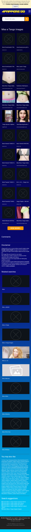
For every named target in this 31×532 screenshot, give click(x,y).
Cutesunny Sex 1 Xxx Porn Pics (18, 464)
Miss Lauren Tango (21, 66)
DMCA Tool (21, 519)
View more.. (15, 228)
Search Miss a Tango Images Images (12, 509)
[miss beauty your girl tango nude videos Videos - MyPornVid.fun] (23, 44)
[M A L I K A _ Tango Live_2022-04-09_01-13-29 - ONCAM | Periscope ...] (23, 179)
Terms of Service (22, 518)
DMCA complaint (10, 266)
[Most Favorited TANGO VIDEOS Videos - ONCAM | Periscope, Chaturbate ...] (8, 199)
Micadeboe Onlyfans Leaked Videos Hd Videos (14, 493)
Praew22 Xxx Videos (16, 492)
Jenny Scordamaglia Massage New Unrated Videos (14, 473)
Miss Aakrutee (6, 378)
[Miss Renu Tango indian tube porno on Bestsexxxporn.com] (8, 83)
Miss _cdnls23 (5, 307)
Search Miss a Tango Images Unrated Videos (14, 501)
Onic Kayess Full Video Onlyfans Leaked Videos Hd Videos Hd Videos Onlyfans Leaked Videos (15, 490)
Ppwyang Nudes (13, 460)
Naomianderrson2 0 (23, 460)
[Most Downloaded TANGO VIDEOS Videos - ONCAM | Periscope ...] (8, 44)
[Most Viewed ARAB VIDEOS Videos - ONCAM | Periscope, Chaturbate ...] (23, 141)
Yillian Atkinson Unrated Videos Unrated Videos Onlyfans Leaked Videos (14, 471)
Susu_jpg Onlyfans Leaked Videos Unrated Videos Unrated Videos (14, 488)
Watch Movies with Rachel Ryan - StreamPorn (13, 220)
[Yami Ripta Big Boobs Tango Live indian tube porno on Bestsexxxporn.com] (23, 121)
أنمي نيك (24, 492)
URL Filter (15, 519)
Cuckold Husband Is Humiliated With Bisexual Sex (14, 463)
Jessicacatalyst (6, 492)
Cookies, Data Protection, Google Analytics (17, 4)
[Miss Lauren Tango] (23, 64)
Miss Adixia (5, 396)
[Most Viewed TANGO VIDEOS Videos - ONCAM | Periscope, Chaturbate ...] (8, 141)
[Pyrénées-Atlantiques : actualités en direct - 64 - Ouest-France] (23, 83)
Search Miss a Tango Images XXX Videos (13, 503)
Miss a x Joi (5, 360)
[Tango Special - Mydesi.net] (8, 121)
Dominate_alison (6, 473)
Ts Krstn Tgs (5, 460)
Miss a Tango (5, 325)
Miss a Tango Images (7, 343)
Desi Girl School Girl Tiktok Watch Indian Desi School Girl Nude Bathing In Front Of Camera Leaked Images (15, 485)
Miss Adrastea (6, 414)
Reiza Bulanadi (22, 471)
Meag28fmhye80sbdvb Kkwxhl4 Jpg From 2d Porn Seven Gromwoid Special (15, 468)
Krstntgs (4, 482)
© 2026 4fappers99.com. (7, 518)
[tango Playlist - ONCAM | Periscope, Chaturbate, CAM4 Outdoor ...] (23, 199)
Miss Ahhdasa (5, 449)
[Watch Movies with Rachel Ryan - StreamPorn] (8, 218)
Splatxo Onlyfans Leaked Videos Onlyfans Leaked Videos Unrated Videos (15, 479)
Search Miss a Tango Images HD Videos (13, 504)
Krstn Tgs (13, 473)
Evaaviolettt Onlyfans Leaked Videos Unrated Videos (15, 461)
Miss (3, 289)
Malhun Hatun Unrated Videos (13, 486)
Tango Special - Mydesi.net (9, 124)
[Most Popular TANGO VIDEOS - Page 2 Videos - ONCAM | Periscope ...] (8, 179)
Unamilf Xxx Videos (6, 466)
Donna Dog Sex (5, 464)
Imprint (16, 518)
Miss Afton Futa (6, 432)
